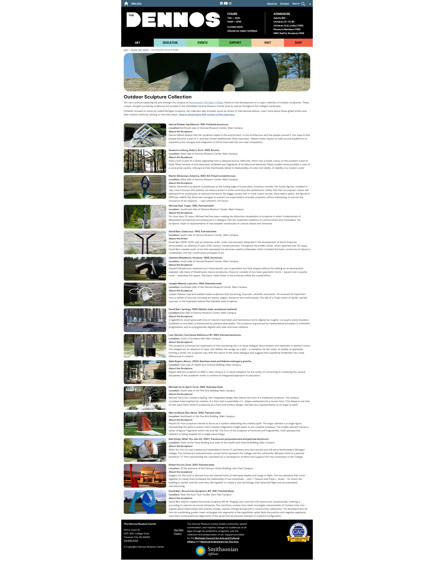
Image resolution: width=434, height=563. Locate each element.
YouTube (226, 3)
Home (126, 3)
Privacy (178, 533)
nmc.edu (136, 3)
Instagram (230, 3)
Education (170, 42)
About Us (272, 3)
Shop (298, 42)
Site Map (178, 529)
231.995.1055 (131, 540)
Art (137, 42)
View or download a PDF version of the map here (206, 114)
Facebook (221, 3)
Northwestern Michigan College (206, 102)
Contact (284, 3)
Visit (267, 42)
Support (235, 42)
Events (203, 42)
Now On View (140, 50)
